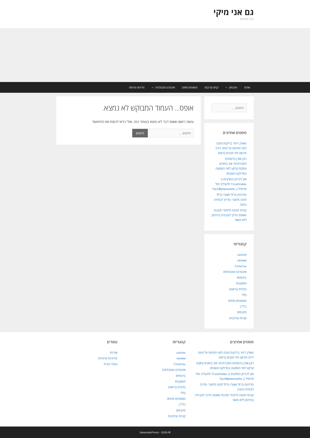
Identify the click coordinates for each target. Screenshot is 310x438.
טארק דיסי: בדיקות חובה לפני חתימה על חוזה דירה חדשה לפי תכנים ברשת (230, 148)
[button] (225, 87)
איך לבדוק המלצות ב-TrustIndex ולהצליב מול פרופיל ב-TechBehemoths (229, 184)
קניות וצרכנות (211, 87)
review (241, 260)
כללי (243, 295)
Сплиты (240, 266)
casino (241, 254)
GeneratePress (149, 432)
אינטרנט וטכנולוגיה (165, 87)
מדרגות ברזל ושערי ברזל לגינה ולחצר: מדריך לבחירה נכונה (230, 199)
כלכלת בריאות (237, 289)
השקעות (241, 283)
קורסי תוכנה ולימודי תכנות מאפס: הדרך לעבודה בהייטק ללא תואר (229, 215)
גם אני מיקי (233, 11)
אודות (247, 87)
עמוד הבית (110, 364)
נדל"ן (243, 306)
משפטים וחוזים (189, 87)
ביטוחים (241, 277)
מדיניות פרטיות (136, 87)
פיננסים (233, 87)
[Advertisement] (155, 55)
